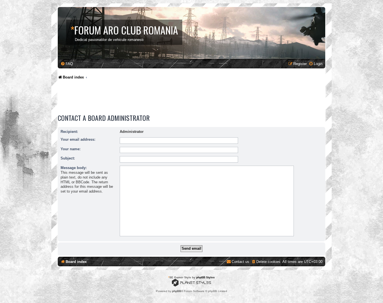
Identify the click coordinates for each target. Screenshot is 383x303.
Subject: (68, 158)
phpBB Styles (205, 277)
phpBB (176, 291)
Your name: (70, 149)
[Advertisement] (160, 98)
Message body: (74, 168)
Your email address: (78, 139)
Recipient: (69, 131)
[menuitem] (67, 64)
